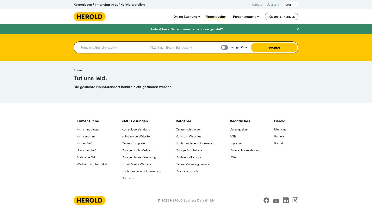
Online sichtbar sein (189, 129)
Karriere (257, 4)
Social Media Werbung (137, 164)
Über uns (273, 4)
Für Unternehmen (281, 16)
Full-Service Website (136, 136)
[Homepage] (90, 16)
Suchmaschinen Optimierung (141, 171)
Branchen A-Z (86, 150)
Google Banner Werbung (139, 157)
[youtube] (276, 200)
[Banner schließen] (297, 29)
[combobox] (111, 47)
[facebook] (266, 200)
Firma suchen (86, 136)
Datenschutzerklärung (245, 150)
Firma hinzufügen (88, 129)
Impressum (237, 143)
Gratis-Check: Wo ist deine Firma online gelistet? (186, 29)
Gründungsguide (187, 171)
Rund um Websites (188, 136)
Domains (128, 178)
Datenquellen (239, 129)
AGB (233, 136)
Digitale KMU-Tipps (189, 157)
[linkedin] (286, 200)
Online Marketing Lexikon (193, 164)
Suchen (274, 47)
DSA (233, 157)
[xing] (295, 200)
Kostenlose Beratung (136, 129)
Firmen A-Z (84, 143)
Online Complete (133, 143)
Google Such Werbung (137, 150)
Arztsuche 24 (86, 157)
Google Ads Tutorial (189, 150)
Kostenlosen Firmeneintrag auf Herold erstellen (109, 4)
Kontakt (279, 143)
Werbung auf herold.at (92, 164)
